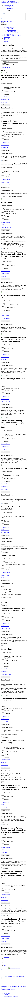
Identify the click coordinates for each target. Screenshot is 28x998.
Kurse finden (10, 28)
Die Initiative (7, 38)
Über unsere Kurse (11, 31)
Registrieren (10, 8)
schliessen (3, 24)
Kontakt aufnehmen (5, 96)
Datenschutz (7, 993)
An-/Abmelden (10, 6)
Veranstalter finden (11, 30)
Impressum (6, 991)
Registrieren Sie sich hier (9, 57)
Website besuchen (5, 99)
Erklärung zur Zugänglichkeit (11, 996)
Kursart (4, 61)
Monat (3, 64)
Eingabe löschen (6, 67)
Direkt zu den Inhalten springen (8, 1)
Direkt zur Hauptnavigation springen (10, 2)
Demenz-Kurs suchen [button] (9, 27)
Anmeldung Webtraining (13, 32)
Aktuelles (6, 41)
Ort (3, 63)
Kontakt (6, 994)
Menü (2, 22)
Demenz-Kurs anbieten (9, 34)
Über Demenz (7, 39)
